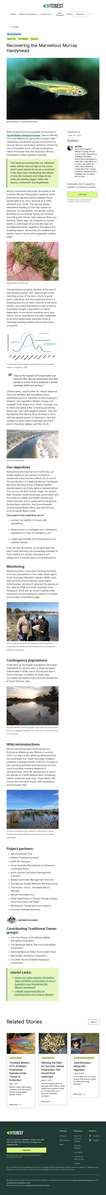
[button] (28, 14)
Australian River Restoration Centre (18, 1183)
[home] (53, 6)
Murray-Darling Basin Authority (83, 1180)
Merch (69, 14)
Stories (13, 14)
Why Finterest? (60, 14)
